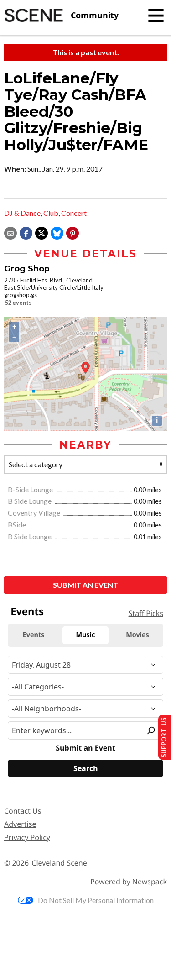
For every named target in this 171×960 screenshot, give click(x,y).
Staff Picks (146, 613)
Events (27, 611)
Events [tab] (34, 635)
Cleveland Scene (59, 863)
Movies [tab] (137, 635)
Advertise (20, 824)
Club (50, 213)
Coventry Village (35, 512)
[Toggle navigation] (156, 15)
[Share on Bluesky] (57, 232)
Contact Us (22, 811)
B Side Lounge (30, 500)
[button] (72, 232)
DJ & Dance (22, 213)
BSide (17, 524)
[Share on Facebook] (26, 232)
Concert (74, 213)
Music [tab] (85, 635)
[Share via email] (10, 232)
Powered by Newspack (128, 882)
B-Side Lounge (31, 489)
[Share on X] (41, 232)
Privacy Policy (27, 837)
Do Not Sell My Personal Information (96, 900)
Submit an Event (85, 584)
